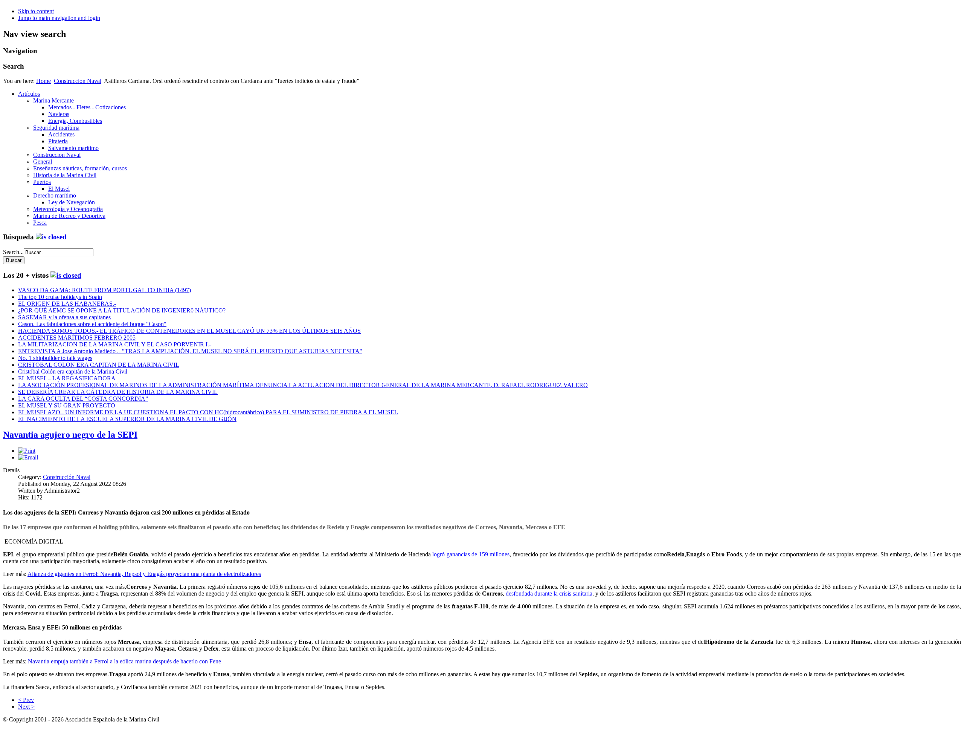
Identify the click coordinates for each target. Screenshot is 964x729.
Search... (13, 252)
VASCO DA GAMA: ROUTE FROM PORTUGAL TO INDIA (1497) (104, 290)
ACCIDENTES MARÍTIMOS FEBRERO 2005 (77, 337)
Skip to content (36, 11)
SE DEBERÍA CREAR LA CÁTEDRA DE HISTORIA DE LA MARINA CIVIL (118, 392)
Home (43, 81)
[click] (51, 237)
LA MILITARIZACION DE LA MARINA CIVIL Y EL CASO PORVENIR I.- (114, 344)
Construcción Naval (66, 477)
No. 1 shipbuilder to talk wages (55, 358)
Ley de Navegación (71, 202)
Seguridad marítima (56, 127)
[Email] (28, 457)
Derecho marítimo (54, 195)
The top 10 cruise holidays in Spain (60, 297)
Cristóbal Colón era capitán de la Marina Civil (72, 371)
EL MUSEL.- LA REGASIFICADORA (67, 378)
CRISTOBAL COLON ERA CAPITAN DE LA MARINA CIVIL (98, 364)
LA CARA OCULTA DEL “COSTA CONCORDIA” (83, 398)
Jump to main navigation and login (59, 18)
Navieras (58, 114)
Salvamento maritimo (73, 148)
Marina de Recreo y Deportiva (69, 216)
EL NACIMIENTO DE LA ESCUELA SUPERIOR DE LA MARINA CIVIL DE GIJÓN (127, 419)
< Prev (26, 700)
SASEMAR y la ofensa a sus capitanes (64, 317)
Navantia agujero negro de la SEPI (70, 435)
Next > (26, 706)
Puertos (42, 182)
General (42, 161)
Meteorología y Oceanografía (68, 209)
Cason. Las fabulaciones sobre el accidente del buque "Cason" (92, 324)
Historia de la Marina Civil (64, 175)
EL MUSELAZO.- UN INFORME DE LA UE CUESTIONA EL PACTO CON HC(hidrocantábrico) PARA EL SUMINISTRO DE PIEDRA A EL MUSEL (208, 412)
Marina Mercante (53, 100)
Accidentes (61, 134)
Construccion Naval (77, 81)
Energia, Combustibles (75, 121)
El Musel (59, 188)
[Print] (26, 450)
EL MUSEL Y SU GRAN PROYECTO (66, 405)
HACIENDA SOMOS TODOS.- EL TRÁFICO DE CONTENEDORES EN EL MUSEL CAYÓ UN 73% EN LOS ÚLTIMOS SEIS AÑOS (189, 331)
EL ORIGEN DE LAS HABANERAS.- (67, 303)
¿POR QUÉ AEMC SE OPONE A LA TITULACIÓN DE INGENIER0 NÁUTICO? (122, 310)
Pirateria (58, 141)
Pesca (40, 222)
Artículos (29, 93)
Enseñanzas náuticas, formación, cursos (80, 168)
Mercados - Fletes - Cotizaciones (87, 107)
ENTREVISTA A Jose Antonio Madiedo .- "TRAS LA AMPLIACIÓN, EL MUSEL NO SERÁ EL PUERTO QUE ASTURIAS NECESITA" (190, 351)
